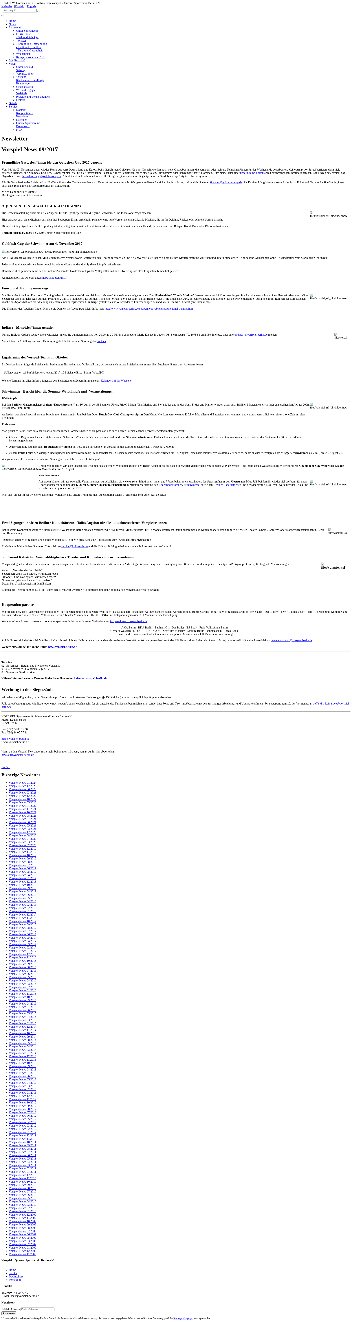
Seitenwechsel (192, 484)
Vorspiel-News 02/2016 (22, 987)
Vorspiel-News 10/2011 (22, 1142)
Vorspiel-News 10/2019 (22, 855)
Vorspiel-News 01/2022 (22, 805)
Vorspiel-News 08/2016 (22, 967)
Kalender (6, 6)
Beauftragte (23, 83)
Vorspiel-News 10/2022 (22, 799)
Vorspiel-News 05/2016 (22, 977)
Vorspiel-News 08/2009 (22, 1227)
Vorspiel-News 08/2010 (22, 1188)
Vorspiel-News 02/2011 (22, 1168)
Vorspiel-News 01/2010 (22, 1211)
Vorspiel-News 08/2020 (22, 835)
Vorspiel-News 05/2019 (22, 871)
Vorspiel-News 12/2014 (22, 1026)
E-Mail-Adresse (10, 1309)
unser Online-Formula (253, 172)
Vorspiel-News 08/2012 (22, 1109)
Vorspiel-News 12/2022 (22, 795)
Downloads (23, 126)
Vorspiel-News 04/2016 (22, 980)
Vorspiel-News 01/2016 (22, 990)
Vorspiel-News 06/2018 (22, 894)
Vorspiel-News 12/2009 (22, 1214)
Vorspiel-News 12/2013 (22, 1056)
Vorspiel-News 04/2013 (22, 1082)
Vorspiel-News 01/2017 (22, 950)
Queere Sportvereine (28, 123)
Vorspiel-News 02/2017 (22, 947)
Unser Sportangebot (27, 30)
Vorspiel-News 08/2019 (22, 861)
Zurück (5, 767)
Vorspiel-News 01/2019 (22, 878)
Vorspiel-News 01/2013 (22, 1092)
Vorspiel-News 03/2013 (22, 1086)
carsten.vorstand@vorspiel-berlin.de (291, 640)
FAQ (19, 129)
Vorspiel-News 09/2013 (22, 1066)
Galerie (13, 103)
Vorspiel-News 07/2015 (22, 1006)
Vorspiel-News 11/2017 (22, 917)
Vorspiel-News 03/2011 (22, 1165)
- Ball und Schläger (27, 37)
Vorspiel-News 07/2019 (22, 865)
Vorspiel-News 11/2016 (22, 957)
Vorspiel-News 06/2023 (22, 789)
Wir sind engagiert (26, 90)
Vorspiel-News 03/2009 (22, 1241)
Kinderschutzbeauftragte (30, 80)
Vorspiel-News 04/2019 (22, 875)
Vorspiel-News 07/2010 (22, 1191)
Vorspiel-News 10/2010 (22, 1181)
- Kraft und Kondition (28, 47)
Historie (20, 99)
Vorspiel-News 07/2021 (22, 818)
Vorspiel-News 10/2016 (22, 960)
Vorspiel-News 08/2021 (22, 815)
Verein (12, 63)
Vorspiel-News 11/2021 (22, 809)
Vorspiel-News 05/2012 (22, 1119)
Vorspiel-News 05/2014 (22, 1043)
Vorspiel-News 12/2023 (22, 785)
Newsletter (22, 116)
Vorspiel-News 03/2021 (22, 828)
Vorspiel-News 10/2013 (22, 1062)
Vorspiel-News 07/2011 (22, 1151)
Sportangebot (16, 27)
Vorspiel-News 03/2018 (22, 904)
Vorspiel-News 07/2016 (22, 970)
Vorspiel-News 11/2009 (22, 1217)
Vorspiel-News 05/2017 (22, 937)
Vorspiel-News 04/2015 (22, 1016)
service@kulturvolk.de (74, 546)
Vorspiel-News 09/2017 (22, 924)
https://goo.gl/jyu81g (54, 277)
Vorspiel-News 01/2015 (22, 1023)
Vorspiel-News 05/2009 (22, 1237)
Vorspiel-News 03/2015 (22, 1020)
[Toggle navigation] (2, 15)
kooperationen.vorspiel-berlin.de (128, 621)
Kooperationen (24, 113)
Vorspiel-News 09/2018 (22, 888)
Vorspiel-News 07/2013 (22, 1072)
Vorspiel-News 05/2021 (22, 825)
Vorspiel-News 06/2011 (22, 1155)
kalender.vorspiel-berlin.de (90, 678)
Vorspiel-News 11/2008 (22, 1254)
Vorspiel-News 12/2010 (22, 1175)
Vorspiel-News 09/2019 (22, 858)
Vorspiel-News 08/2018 (22, 891)
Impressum (15, 1279)
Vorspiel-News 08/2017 (22, 927)
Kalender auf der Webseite (116, 380)
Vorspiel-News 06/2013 (22, 1076)
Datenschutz (16, 1276)
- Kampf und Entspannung (31, 43)
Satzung (20, 70)
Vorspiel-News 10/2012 (22, 1102)
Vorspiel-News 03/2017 (22, 944)
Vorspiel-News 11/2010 (22, 1178)
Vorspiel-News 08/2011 (22, 1148)
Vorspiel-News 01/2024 (22, 782)
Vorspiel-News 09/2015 (22, 1000)
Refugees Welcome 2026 (30, 57)
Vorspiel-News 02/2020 (22, 845)
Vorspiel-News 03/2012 (22, 1125)
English (31, 6)
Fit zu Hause (23, 34)
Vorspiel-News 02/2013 (22, 1089)
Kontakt (19, 6)
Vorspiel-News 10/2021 (22, 812)
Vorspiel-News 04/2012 (22, 1122)
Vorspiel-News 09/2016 (22, 964)
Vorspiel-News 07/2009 (22, 1231)
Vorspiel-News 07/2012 (22, 1112)
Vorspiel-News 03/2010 (22, 1204)
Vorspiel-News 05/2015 (22, 1013)
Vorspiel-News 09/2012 (22, 1105)
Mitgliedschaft (17, 60)
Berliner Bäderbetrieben (227, 484)
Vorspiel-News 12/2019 (22, 848)
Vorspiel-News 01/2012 (22, 1132)
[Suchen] (38, 11)
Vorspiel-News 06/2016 (22, 973)
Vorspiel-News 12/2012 (22, 1095)
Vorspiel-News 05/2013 (22, 1079)
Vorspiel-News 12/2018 (22, 881)
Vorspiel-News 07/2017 (22, 931)
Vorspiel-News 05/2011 (22, 1158)
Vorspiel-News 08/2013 (22, 1069)
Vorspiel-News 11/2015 (22, 993)
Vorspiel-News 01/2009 (22, 1247)
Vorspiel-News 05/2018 (22, 898)
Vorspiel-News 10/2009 (22, 1221)
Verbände (21, 93)
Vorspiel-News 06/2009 (22, 1234)
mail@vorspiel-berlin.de (15, 738)
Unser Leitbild (24, 67)
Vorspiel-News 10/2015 (22, 997)
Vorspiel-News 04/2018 (22, 901)
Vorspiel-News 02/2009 (22, 1244)
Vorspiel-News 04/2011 (22, 1161)
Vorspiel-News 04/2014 (22, 1046)
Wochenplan (23, 53)
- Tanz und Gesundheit (29, 50)
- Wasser (21, 40)
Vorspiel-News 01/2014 (22, 1053)
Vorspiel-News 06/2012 (22, 1115)
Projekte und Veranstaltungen (33, 96)
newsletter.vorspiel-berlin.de (17, 754)
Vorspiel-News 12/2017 (22, 914)
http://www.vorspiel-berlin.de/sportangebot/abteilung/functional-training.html (149, 308)
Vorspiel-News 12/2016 (22, 954)
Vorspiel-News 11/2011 (22, 1138)
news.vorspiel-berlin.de (62, 646)
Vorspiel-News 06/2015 (22, 1010)
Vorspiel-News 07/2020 (22, 838)
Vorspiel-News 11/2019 (22, 851)
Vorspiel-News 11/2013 (22, 1059)
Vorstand (21, 76)
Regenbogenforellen (170, 484)
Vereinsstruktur (25, 73)
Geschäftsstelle (24, 86)
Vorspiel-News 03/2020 (22, 842)
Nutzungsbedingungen (183, 1318)
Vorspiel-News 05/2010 (22, 1198)
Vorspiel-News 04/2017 (22, 940)
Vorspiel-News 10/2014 (22, 1033)
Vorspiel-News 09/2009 (22, 1224)
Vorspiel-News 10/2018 (22, 884)
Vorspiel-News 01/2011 (22, 1171)
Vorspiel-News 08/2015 (22, 1003)
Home (12, 20)
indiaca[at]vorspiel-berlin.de (251, 334)
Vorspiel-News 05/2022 (22, 802)
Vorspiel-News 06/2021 (22, 822)
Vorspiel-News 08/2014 (22, 1039)
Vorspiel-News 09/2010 (22, 1184)
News (12, 24)
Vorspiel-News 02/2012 (22, 1128)
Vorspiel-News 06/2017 (22, 934)
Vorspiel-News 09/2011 (22, 1145)
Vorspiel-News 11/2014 (22, 1029)
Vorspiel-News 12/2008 (22, 1250)
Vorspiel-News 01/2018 (22, 911)
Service (13, 106)
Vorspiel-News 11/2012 (22, 1099)
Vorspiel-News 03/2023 (22, 792)
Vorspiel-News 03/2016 (22, 983)
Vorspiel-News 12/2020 (22, 832)
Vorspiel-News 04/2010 (22, 1201)
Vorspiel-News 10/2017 (22, 921)
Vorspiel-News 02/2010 (22, 1208)
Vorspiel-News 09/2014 (22, 1036)
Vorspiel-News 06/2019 (22, 868)
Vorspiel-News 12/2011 (22, 1135)
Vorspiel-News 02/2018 (22, 907)
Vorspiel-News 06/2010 (22, 1194)
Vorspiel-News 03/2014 (22, 1049)
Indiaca (101, 341)
